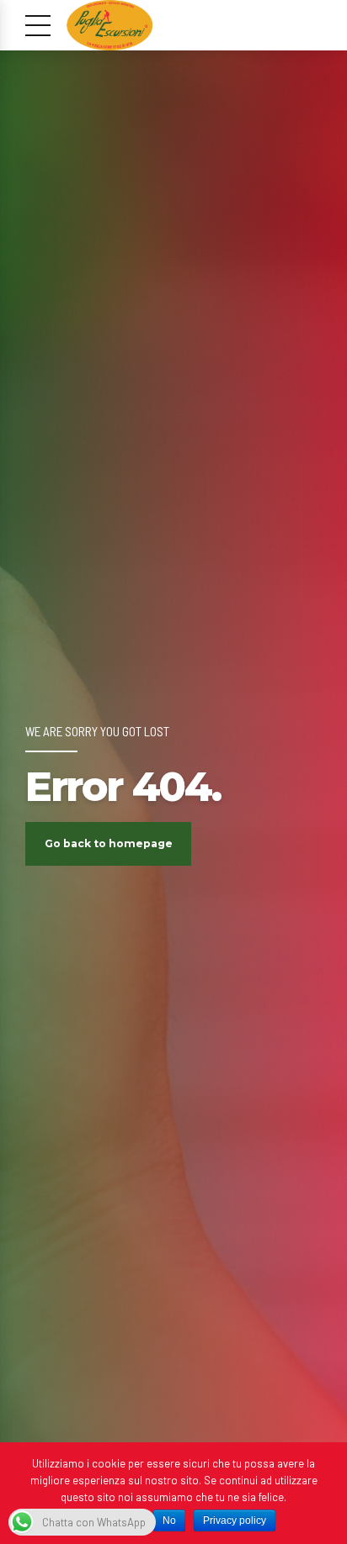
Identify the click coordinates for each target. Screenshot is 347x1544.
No (169, 1520)
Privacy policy (234, 1520)
